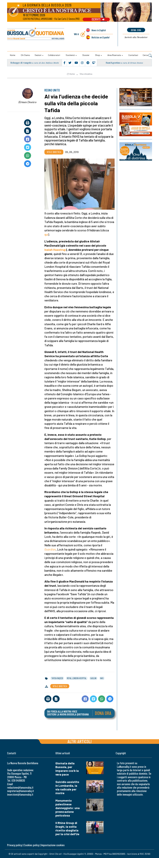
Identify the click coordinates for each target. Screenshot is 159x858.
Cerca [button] (145, 55)
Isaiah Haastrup (55, 249)
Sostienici (70, 55)
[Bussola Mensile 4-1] (135, 97)
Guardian (50, 549)
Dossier (85, 55)
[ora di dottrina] (135, 151)
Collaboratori (54, 55)
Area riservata (114, 55)
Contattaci (133, 55)
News (98, 30)
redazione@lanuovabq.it (20, 787)
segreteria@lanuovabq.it (20, 791)
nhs (102, 678)
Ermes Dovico (27, 102)
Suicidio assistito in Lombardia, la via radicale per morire (67, 787)
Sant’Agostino (113, 62)
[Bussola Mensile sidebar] (135, 124)
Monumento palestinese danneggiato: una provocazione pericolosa (67, 808)
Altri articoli (80, 741)
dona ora (136, 30)
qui (46, 234)
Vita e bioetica (86, 74)
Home (12, 55)
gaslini (93, 678)
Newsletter (136, 37)
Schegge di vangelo (21, 62)
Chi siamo (25, 55)
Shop (97, 55)
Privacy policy (14, 845)
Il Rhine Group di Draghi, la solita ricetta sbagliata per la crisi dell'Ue (67, 828)
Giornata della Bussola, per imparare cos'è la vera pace (67, 768)
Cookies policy (31, 845)
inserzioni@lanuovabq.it (20, 794)
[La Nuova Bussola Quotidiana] (36, 34)
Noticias (100, 37)
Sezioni (38, 55)
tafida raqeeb (57, 678)
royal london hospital (76, 678)
